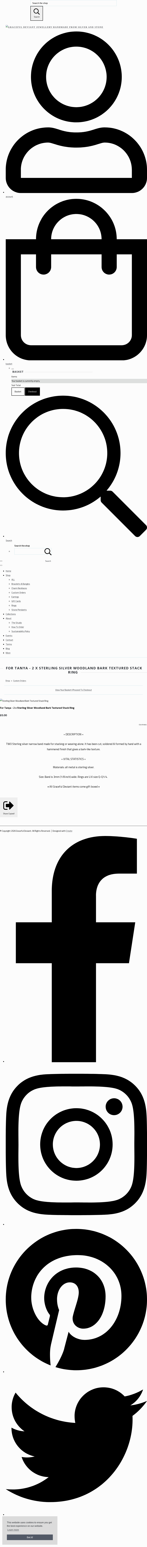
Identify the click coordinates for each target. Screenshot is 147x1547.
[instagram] (76, 1224)
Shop (8, 575)
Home (8, 571)
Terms (9, 644)
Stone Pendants (19, 609)
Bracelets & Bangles (20, 584)
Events (9, 635)
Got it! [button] (30, 1537)
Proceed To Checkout (82, 690)
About (8, 618)
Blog (8, 648)
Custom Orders (18, 592)
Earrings (15, 597)
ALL (13, 579)
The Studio (16, 622)
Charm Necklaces (19, 588)
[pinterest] (76, 1371)
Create (69, 831)
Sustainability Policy (20, 631)
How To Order (17, 627)
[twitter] (76, 1514)
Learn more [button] (13, 1530)
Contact (9, 640)
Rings (14, 605)
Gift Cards (16, 601)
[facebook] (76, 1061)
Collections (11, 614)
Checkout (32, 391)
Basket (18, 391)
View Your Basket (63, 690)
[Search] (48, 551)
